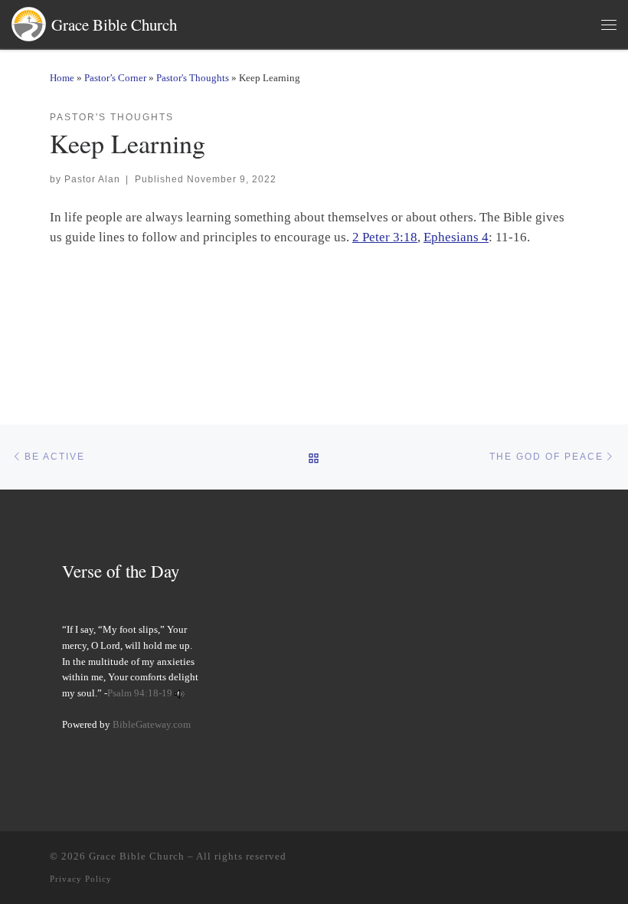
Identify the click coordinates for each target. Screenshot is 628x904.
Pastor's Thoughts (192, 78)
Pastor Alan (92, 179)
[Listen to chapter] (180, 693)
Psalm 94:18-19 (139, 693)
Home (62, 78)
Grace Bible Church (137, 856)
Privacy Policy (81, 878)
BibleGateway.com (152, 724)
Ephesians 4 (456, 237)
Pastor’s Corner (115, 78)
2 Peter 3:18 (384, 237)
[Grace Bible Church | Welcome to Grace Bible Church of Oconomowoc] (28, 21)
